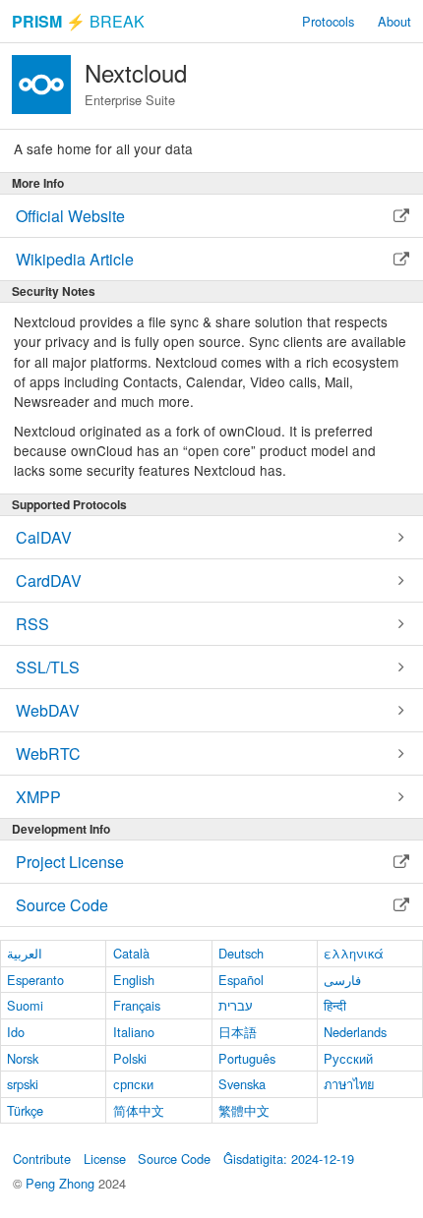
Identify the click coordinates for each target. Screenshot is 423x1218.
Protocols (328, 21)
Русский (348, 1058)
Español (241, 979)
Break (78, 21)
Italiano (133, 1031)
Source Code (174, 1158)
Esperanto (35, 979)
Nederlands (355, 1031)
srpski (22, 1083)
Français (136, 1005)
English (133, 979)
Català (131, 953)
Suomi (25, 1005)
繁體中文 (244, 1110)
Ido (16, 1031)
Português (246, 1058)
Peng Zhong (62, 1183)
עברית (235, 1005)
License (105, 1158)
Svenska (242, 1083)
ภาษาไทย (349, 1083)
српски (133, 1083)
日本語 (237, 1031)
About (394, 21)
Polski (130, 1058)
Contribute (42, 1158)
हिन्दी (335, 1005)
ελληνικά (354, 953)
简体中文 (138, 1110)
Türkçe (25, 1110)
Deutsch (241, 953)
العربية (24, 953)
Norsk (22, 1058)
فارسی (342, 979)
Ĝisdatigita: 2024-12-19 (288, 1158)
